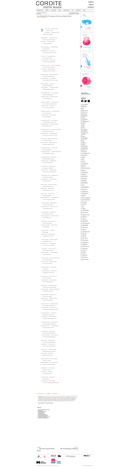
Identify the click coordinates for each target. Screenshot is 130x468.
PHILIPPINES (84, 178)
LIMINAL (84, 134)
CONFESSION (84, 193)
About (91, 4)
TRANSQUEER (85, 172)
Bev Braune (39, 17)
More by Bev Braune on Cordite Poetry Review (46, 402)
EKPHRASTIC (85, 191)
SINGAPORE (84, 151)
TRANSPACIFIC (86, 242)
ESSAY (59, 10)
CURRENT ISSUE (40, 10)
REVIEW (47, 10)
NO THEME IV (85, 212)
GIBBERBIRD (85, 248)
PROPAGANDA (87, 153)
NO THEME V (84, 202)
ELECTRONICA (86, 259)
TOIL (83, 206)
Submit (91, 2)
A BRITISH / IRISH (86, 214)
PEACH (83, 161)
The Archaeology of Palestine (73, 12)
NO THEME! (85, 257)
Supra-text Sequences (41, 413)
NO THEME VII (84, 176)
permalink (58, 393)
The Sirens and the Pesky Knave (42, 12)
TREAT (83, 123)
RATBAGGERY (85, 240)
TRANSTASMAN (86, 210)
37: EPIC (45, 393)
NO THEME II (85, 238)
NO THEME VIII (85, 163)
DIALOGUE (84, 106)
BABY (83, 125)
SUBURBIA (84, 180)
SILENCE (84, 229)
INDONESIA (85, 244)
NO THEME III (85, 227)
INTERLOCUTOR (86, 246)
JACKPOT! (85, 250)
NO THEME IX (84, 155)
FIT (83, 108)
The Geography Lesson (41, 412)
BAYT (83, 159)
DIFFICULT (84, 174)
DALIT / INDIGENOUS (87, 197)
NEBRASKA (85, 255)
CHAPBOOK (78, 10)
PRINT (84, 10)
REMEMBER (84, 115)
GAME (83, 144)
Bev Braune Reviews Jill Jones (42, 414)
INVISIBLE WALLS (85, 121)
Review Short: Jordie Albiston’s (43, 409)
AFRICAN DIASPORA (86, 168)
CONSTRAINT (85, 221)
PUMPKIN (84, 233)
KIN (83, 140)
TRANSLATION (66, 10)
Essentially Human (40, 410)
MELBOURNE (85, 225)
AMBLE (83, 142)
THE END (84, 204)
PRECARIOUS (85, 110)
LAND (83, 185)
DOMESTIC (84, 170)
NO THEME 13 (85, 119)
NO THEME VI (84, 189)
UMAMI (84, 208)
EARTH (83, 157)
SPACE (83, 117)
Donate (91, 7)
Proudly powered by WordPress (88, 465)
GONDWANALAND (86, 231)
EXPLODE (84, 195)
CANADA (84, 219)
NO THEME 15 (85, 104)
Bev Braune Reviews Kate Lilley (42, 411)
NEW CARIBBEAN (85, 187)
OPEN (83, 136)
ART (72, 10)
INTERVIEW (53, 10)
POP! (83, 127)
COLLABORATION (86, 223)
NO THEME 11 (85, 138)
